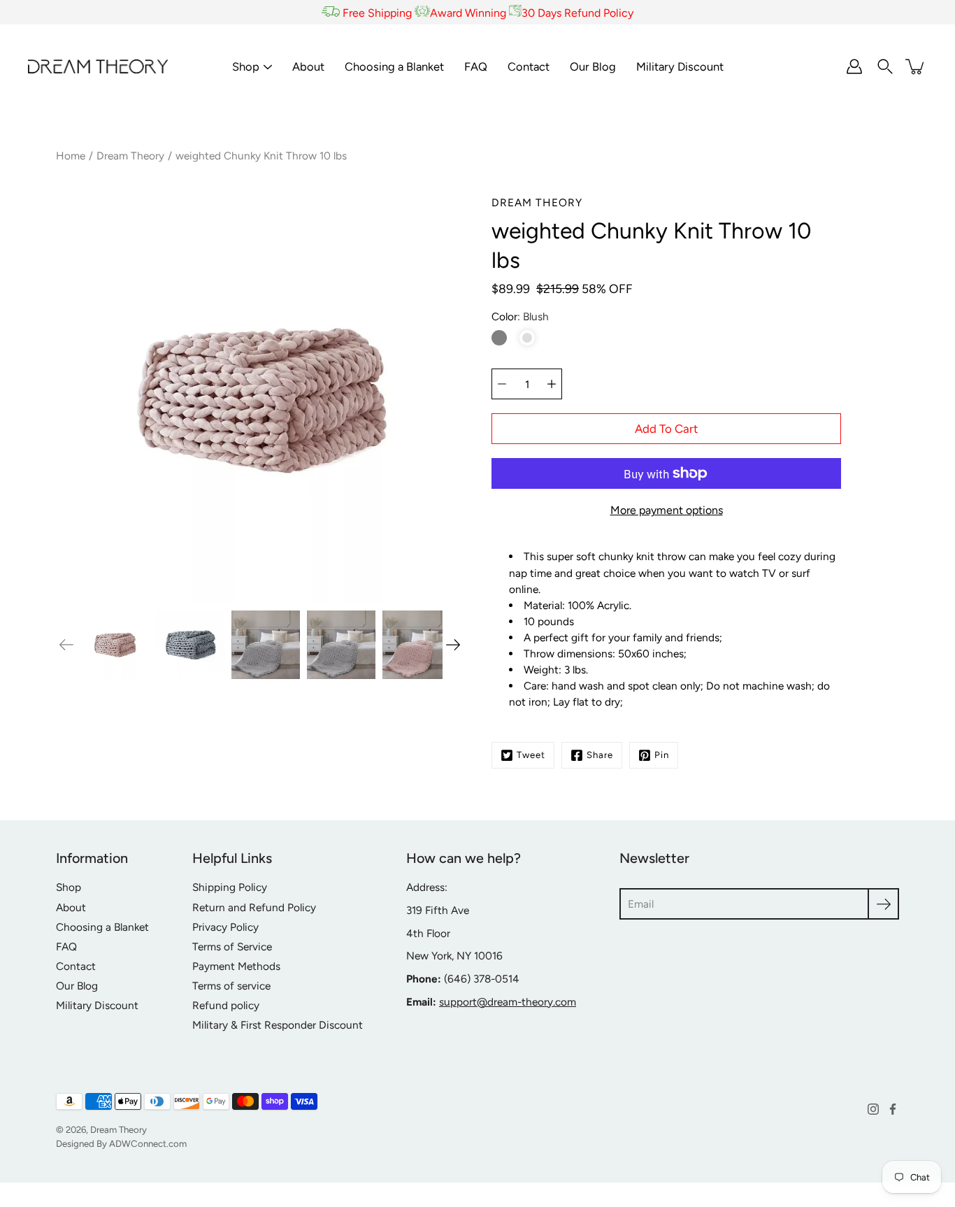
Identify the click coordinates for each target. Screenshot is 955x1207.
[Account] (854, 66)
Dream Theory (130, 155)
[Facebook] (892, 1109)
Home (70, 155)
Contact (529, 66)
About (308, 66)
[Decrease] (501, 384)
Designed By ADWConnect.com (121, 1143)
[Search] (885, 66)
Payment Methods (236, 966)
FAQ (475, 66)
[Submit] (883, 904)
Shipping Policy (229, 887)
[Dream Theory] (98, 66)
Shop (245, 66)
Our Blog (593, 66)
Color (520, 316)
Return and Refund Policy (254, 907)
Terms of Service (232, 946)
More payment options (666, 510)
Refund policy (225, 1005)
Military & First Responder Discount (277, 1024)
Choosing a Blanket (394, 66)
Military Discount (680, 66)
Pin (661, 754)
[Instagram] (873, 1109)
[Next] (453, 644)
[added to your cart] (916, 66)
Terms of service (231, 985)
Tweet (531, 754)
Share (600, 754)
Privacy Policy (225, 927)
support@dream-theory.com (507, 1001)
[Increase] (551, 384)
